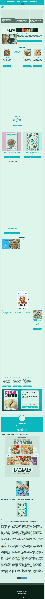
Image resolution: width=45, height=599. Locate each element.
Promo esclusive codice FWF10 (22, 293)
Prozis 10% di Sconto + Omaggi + (22, 291)
